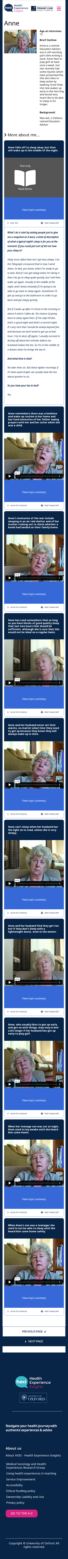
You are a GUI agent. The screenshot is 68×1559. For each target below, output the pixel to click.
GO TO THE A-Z (22, 1513)
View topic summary (34, 210)
